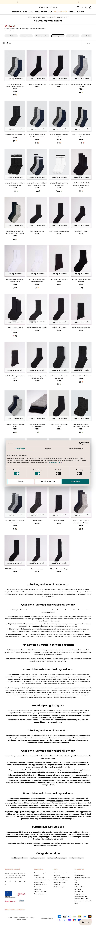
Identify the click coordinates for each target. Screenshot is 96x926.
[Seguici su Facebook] (5, 881)
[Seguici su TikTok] (25, 881)
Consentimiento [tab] (20, 448)
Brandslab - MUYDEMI (81, 898)
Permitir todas (75, 481)
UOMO (37, 12)
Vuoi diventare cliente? (41, 880)
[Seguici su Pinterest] (15, 881)
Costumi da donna (81, 873)
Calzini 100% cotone (81, 231)
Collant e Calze (79, 887)
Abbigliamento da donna (39, 17)
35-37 (78, 225)
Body (76, 903)
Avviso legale (29, 917)
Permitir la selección (48, 481)
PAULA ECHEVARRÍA (60, 12)
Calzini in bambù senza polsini (37, 328)
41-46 (17, 274)
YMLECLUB (72, 12)
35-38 (76, 129)
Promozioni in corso (40, 894)
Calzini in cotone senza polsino (59, 231)
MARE (25, 12)
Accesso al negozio (40, 873)
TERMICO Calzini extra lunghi (59, 569)
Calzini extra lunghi (37, 569)
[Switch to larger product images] (3, 43)
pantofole (37, 697)
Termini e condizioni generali (16, 917)
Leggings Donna (80, 894)
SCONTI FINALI (16, 12)
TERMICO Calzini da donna (37, 84)
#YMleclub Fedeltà (40, 884)
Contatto (57, 875)
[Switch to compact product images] (10, 43)
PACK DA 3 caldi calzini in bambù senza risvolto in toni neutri (15, 86)
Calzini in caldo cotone (59, 328)
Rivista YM (37, 889)
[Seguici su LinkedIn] (5, 884)
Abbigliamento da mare (82, 877)
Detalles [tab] (48, 448)
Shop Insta (37, 887)
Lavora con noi (39, 877)
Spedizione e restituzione (62, 877)
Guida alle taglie (59, 887)
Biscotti (24, 919)
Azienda (36, 875)
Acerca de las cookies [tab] (76, 448)
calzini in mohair (37, 521)
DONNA (31, 12)
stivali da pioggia (27, 688)
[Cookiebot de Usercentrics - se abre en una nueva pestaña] (80, 443)
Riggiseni (77, 880)
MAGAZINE (80, 12)
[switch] (37, 473)
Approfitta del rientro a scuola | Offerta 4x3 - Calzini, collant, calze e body (48, 2)
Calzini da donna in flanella (81, 328)
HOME (50, 12)
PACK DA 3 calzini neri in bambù (81, 376)
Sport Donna (79, 891)
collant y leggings (50, 677)
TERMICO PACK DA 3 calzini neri (15, 135)
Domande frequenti (60, 873)
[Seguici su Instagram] (10, 881)
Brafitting (57, 884)
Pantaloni (78, 889)
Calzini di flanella (59, 521)
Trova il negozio (39, 882)
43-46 (86, 129)
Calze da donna (51, 17)
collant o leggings (55, 679)
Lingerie (77, 884)
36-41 (37, 78)
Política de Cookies (55, 462)
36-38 (12, 78)
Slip (76, 882)
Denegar (20, 481)
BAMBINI (44, 12)
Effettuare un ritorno (60, 880)
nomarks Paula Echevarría (83, 901)
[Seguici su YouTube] (20, 881)
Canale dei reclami (60, 882)
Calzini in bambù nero (37, 231)
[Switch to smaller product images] (7, 43)
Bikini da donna (79, 875)
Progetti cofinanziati (40, 891)
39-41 (17, 78)
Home (29, 17)
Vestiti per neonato (81, 896)
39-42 (81, 129)
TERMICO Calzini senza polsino (59, 84)
